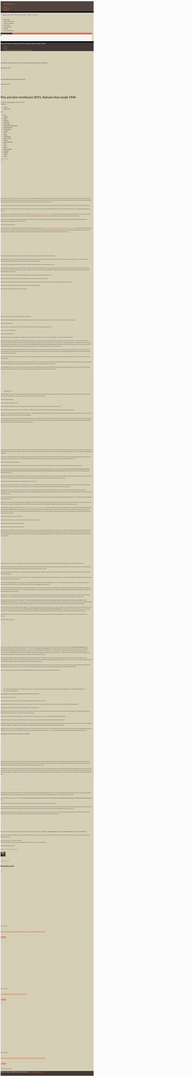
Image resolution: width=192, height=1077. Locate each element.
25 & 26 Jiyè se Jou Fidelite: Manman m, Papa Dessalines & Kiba (23, 931)
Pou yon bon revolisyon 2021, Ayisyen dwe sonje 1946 (17, 50)
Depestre (6, 120)
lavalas (5, 134)
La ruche (6, 131)
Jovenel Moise (7, 129)
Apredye (6, 116)
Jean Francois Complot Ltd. (35, 1072)
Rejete (5, 147)
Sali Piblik (6, 151)
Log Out (6, 10)
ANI (5, 115)
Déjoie (5, 118)
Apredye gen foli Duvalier (44, 214)
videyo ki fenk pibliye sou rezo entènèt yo (34, 507)
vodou (5, 156)
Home (5, 46)
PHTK (5, 145)
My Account (7, 8)
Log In (5, 7)
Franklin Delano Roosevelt (10, 125)
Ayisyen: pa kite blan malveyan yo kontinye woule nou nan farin (23, 1058)
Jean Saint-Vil (11, 102)
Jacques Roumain (8, 127)
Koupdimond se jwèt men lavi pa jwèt (14, 994)
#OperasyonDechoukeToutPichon (9, 849)
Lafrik (5, 133)
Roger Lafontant (8, 149)
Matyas (6, 140)
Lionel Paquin (7, 136)
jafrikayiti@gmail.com (9, 4)
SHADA (6, 152)
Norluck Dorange (8, 142)
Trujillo (5, 154)
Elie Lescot (6, 122)
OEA (5, 143)
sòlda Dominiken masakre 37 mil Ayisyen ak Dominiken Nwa (59, 228)
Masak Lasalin (7, 138)
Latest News (7, 109)
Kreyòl (5, 48)
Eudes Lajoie (7, 124)
